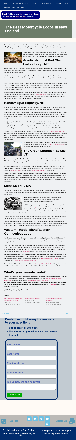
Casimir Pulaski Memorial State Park (25, 260)
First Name (13, 344)
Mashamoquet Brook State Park (43, 264)
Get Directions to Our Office (19, 430)
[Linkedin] (41, 418)
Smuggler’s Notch (15, 170)
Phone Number (15, 372)
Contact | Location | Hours (15, 7)
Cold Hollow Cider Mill (38, 170)
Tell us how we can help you (23, 382)
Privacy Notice (61, 434)
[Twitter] (35, 418)
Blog (35, 3)
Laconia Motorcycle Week (56, 144)
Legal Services (19, 3)
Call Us (14, 420)
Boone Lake (26, 251)
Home (6, 3)
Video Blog (46, 3)
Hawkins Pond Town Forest (49, 258)
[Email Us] (72, 421)
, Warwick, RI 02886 (25, 434)
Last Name (13, 354)
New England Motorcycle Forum (38, 280)
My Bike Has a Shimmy (32, 298)
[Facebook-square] (29, 418)
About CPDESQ (62, 3)
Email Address (15, 363)
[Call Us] (4, 421)
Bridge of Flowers (38, 207)
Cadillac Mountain (40, 94)
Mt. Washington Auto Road (57, 131)
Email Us (61, 420)
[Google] (47, 423)
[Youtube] (47, 418)
